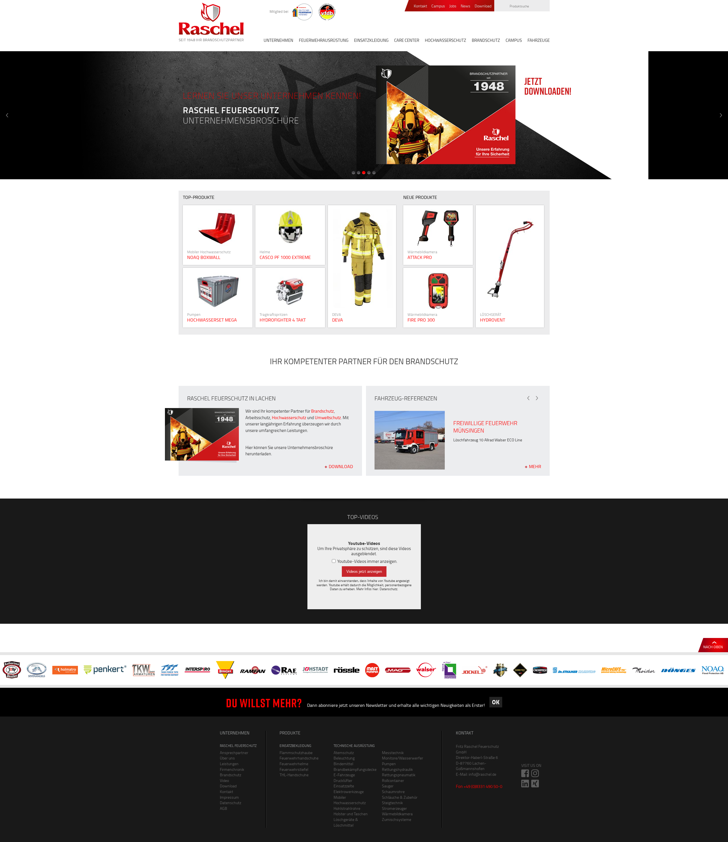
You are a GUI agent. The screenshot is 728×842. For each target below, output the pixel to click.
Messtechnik (393, 752)
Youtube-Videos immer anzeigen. (366, 561)
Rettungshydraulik (397, 769)
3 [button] (363, 172)
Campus (438, 6)
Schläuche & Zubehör (399, 797)
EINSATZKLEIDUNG (371, 40)
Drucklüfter (343, 780)
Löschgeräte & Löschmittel (346, 822)
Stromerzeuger (394, 808)
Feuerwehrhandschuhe (299, 758)
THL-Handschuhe (294, 774)
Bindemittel (343, 763)
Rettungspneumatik (398, 774)
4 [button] (369, 172)
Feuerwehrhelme (294, 763)
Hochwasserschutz (289, 418)
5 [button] (374, 172)
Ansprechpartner (234, 752)
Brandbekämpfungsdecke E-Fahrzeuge (353, 772)
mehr (364, 266)
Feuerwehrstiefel (294, 769)
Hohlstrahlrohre (347, 808)
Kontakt (420, 6)
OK (495, 702)
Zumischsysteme (396, 819)
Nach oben (713, 646)
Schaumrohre (393, 791)
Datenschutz (388, 588)
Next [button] (721, 115)
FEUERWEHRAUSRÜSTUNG (323, 40)
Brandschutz (322, 411)
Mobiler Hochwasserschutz (350, 800)
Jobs (452, 6)
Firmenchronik (232, 769)
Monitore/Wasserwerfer (402, 758)
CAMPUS (514, 40)
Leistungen (229, 763)
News (465, 6)
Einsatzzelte (344, 786)
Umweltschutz (328, 418)
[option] (364, 115)
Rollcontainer (393, 780)
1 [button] (353, 172)
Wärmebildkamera (397, 813)
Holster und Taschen (351, 813)
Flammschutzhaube (296, 752)
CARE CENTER (406, 40)
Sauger (388, 786)
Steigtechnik (392, 802)
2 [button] (358, 172)
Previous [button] (7, 115)
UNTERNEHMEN (278, 40)
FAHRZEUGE (539, 40)
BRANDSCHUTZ (486, 40)
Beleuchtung (344, 758)
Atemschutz (344, 752)
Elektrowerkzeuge (349, 791)
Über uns (227, 758)
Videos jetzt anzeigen (364, 571)
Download (483, 6)
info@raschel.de (482, 774)
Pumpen (389, 763)
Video (224, 780)
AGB (223, 808)
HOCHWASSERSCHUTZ (445, 40)
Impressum (229, 797)
